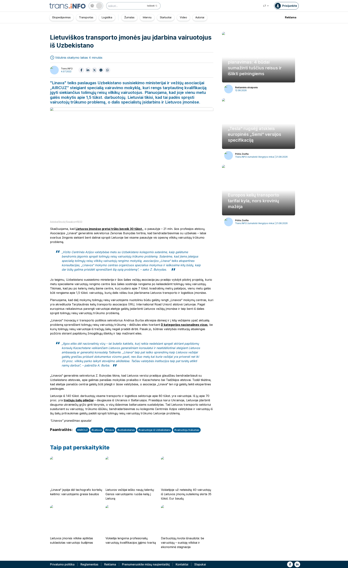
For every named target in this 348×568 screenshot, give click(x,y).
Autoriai (199, 17)
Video (183, 17)
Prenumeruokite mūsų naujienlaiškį (146, 564)
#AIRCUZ (82, 429)
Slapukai (200, 564)
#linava (109, 429)
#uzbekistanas (126, 429)
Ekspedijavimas (61, 17)
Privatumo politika (62, 564)
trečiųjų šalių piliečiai (79, 400)
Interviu (147, 17)
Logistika (107, 17)
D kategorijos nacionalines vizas (184, 324)
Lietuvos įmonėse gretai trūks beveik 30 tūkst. (109, 229)
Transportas (86, 17)
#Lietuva (97, 429)
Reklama (290, 17)
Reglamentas (89, 564)
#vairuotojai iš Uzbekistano (154, 429)
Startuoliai (165, 17)
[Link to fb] (290, 564)
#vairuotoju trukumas (186, 429)
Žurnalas (129, 17)
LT (264, 5)
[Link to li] (297, 564)
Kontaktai (182, 564)
